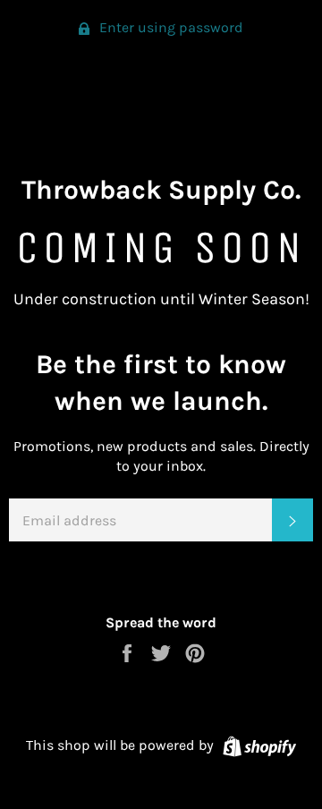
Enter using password (169, 27)
